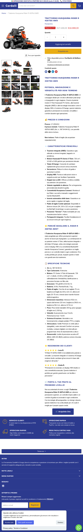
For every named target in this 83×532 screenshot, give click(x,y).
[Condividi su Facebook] (46, 71)
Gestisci (60, 522)
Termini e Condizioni (20, 528)
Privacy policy (8, 528)
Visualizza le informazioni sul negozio (58, 65)
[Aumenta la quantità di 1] (63, 37)
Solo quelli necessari (25, 522)
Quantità (47, 32)
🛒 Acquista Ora (63, 412)
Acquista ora (63, 51)
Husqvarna (49, 24)
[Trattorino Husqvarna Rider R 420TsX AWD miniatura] (6, 63)
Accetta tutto (9, 522)
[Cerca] (73, 5)
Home (4, 13)
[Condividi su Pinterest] (56, 71)
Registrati (35, 505)
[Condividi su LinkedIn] (53, 71)
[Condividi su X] (49, 71)
